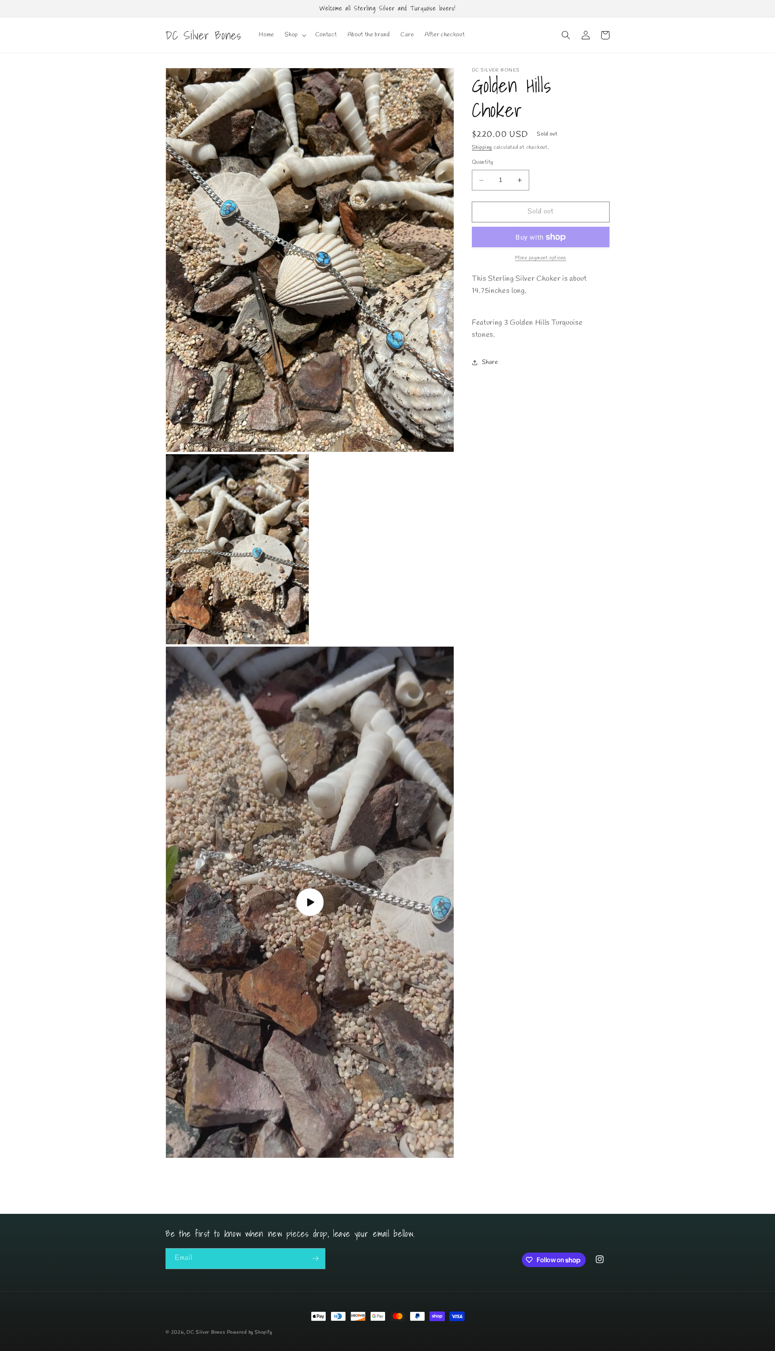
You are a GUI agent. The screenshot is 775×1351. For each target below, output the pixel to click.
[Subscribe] (315, 1258)
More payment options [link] (540, 258)
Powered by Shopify (249, 1332)
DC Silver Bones (205, 1332)
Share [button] (490, 362)
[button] (294, 35)
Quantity (482, 163)
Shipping (482, 147)
